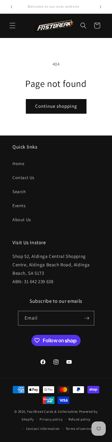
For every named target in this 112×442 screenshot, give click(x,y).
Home (18, 163)
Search (19, 191)
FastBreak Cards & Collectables (52, 411)
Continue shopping (56, 106)
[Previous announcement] (11, 7)
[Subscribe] (87, 318)
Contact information (43, 428)
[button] (12, 25)
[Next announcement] (100, 7)
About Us (21, 219)
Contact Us (23, 177)
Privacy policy (51, 419)
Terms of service (79, 428)
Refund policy (79, 419)
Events (19, 205)
